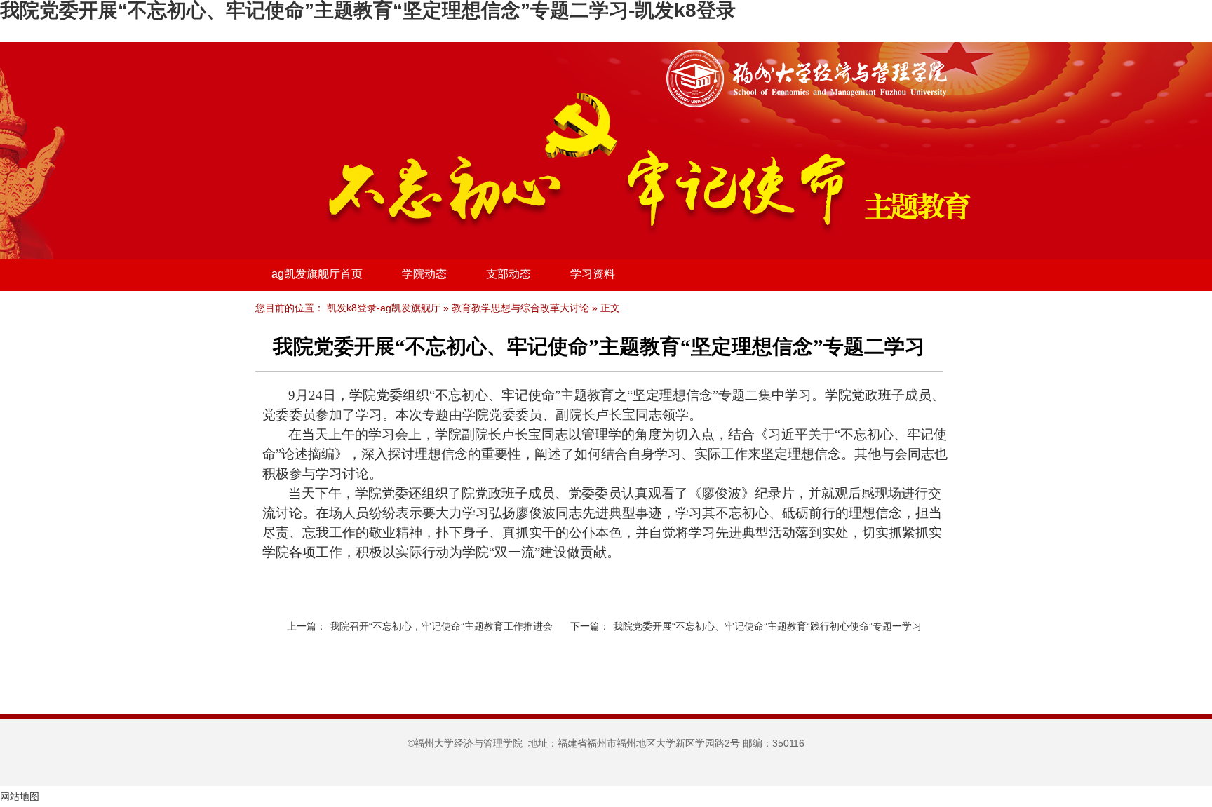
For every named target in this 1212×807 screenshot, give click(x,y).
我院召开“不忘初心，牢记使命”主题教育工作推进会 (441, 626)
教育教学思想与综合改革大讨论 (520, 307)
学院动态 (424, 274)
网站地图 (19, 796)
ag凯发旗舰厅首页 (317, 274)
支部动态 (508, 274)
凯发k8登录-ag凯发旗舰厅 (383, 307)
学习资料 (592, 274)
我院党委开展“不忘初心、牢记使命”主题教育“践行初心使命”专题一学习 (767, 626)
